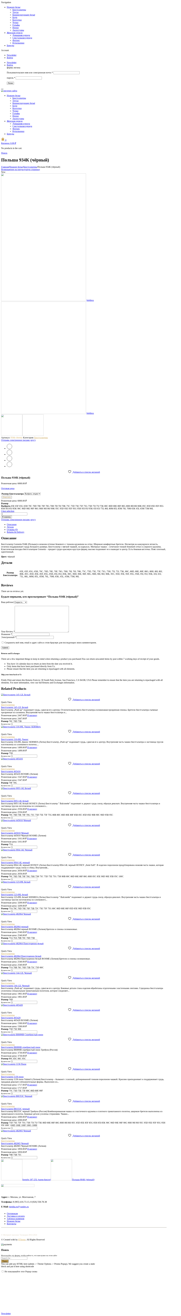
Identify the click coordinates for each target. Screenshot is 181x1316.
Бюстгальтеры (19, 10)
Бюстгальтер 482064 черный (14, 926)
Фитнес (16, 40)
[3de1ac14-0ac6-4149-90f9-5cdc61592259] (43, 300)
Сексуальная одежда (22, 38)
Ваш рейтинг (7, 602)
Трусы (15, 12)
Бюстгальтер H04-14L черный (15, 862)
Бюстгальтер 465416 (11, 771)
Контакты (11, 1224)
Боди (14, 17)
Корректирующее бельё (23, 15)
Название (6, 634)
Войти (10, 57)
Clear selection (7, 511)
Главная (5, 167)
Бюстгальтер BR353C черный (15, 1109)
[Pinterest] (9, 460)
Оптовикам (12, 1213)
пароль (11, 78)
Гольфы (16, 25)
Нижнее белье (13, 7)
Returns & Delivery (15, 532)
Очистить (7, 497)
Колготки (17, 20)
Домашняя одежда (21, 35)
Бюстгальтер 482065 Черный (15, 1143)
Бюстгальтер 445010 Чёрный (15, 833)
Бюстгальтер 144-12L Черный (15, 985)
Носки (15, 27)
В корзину (6, 517)
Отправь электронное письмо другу (18, 440)
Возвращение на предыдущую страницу (20, 169)
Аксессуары (18, 30)
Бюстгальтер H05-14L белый (15, 801)
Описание (12, 524)
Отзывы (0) (12, 529)
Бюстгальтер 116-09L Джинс (14, 739)
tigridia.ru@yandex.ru (19, 1206)
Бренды (10, 45)
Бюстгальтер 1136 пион (12, 1077)
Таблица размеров (15, 1218)
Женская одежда (14, 32)
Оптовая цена (7, 488)
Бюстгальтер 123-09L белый (14, 894)
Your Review (8, 631)
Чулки (15, 22)
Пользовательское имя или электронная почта (30, 72)
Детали (10, 527)
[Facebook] (9, 454)
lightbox (90, 300)
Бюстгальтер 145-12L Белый (14, 707)
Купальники (18, 43)
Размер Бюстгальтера (13, 494)
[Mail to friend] (9, 466)
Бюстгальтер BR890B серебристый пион (20, 1047)
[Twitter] (9, 448)
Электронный (8, 637)
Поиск (4, 1261)
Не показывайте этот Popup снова (21, 1271)
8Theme (22, 1239)
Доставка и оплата (16, 1216)
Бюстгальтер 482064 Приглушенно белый (21, 956)
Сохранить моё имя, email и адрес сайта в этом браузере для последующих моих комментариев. (51, 642)
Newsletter (11, 55)
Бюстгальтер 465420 (11, 1018)
